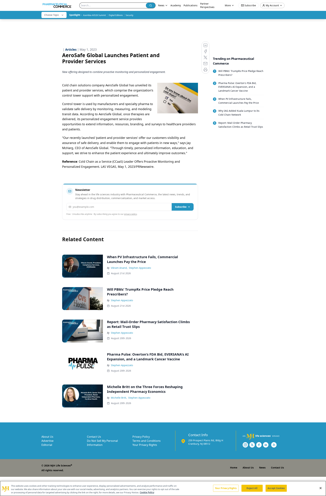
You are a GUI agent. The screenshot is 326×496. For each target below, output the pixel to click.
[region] (163, 488)
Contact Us (94, 437)
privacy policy (130, 214)
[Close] (320, 488)
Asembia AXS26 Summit (94, 15)
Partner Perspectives (207, 5)
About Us (47, 437)
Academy (175, 5)
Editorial (46, 445)
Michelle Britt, (119, 397)
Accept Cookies (276, 488)
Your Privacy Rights (144, 445)
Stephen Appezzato (140, 267)
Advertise (47, 441)
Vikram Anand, (119, 267)
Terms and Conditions (146, 441)
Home (233, 467)
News (262, 467)
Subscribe (180, 206)
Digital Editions (116, 15)
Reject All (252, 488)
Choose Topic (51, 14)
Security (129, 15)
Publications (190, 5)
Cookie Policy (147, 492)
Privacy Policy (141, 437)
